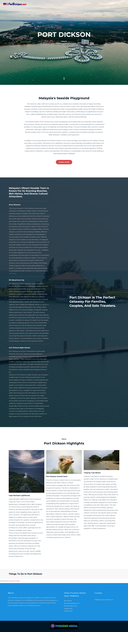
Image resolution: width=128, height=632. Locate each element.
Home (105, 4)
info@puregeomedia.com (103, 599)
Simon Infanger (63, 472)
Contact (120, 4)
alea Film (25, 491)
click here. (12, 273)
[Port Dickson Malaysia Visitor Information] (15, 4)
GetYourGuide (14, 581)
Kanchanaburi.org (70, 606)
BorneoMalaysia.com (71, 603)
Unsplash (33, 491)
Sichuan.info (68, 611)
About (112, 4)
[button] (64, 162)
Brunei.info (68, 601)
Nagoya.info (68, 608)
